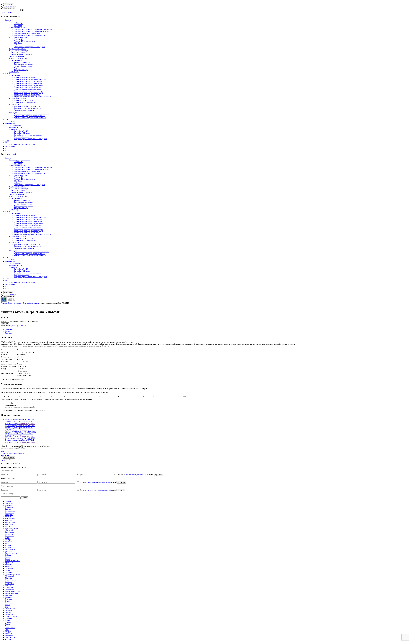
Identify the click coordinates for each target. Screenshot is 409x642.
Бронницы (9, 507)
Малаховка (9, 568)
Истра (7, 538)
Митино (8, 570)
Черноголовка (10, 628)
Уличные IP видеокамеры (23, 66)
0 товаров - (9, 154)
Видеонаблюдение (16, 60)
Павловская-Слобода (12, 591)
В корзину (5, 323)
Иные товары (14, 72)
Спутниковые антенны (17, 49)
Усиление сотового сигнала (24, 110)
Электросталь (10, 637)
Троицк (8, 620)
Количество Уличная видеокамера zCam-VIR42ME (19, 321)
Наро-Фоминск (10, 580)
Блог (7, 148)
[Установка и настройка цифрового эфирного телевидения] (16, 301)
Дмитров (8, 520)
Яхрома (8, 639)
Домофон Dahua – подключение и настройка (30, 118)
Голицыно (9, 515)
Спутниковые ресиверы (18, 37)
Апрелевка (9, 503)
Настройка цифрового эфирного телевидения (30, 139)
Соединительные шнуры (18, 58)
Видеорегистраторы (21, 70)
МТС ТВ (17, 45)
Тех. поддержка (10, 146)
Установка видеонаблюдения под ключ (28, 81)
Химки (7, 624)
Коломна (8, 545)
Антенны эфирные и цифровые (20, 54)
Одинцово (9, 587)
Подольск (8, 595)
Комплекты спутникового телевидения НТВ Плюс (32, 31)
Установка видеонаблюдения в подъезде (28, 93)
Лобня (7, 559)
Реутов (7, 605)
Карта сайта (5, 451)
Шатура (8, 632)
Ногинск (8, 586)
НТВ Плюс (18, 26)
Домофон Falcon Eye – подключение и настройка (31, 114)
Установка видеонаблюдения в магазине (28, 85)
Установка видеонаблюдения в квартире (28, 91)
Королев (8, 547)
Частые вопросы (15, 125)
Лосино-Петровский (12, 561)
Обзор (7, 331)
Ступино (8, 618)
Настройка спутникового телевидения (28, 135)
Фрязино (8, 622)
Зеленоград (9, 534)
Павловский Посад (12, 593)
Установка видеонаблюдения (24, 77)
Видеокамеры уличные (22, 62)
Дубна (7, 526)
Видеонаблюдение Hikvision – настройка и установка (33, 97)
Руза (6, 607)
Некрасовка (9, 584)
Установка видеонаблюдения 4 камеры (28, 83)
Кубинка (8, 555)
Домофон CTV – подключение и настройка (29, 116)
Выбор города (7, 4)
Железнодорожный (12, 528)
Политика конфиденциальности (12, 453)
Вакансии (13, 121)
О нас (7, 120)
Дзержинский (10, 518)
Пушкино (8, 599)
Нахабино (8, 582)
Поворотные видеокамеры (23, 64)
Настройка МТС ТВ (21, 131)
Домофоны (13, 112)
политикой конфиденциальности (137, 475)
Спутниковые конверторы (18, 51)
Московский (9, 576)
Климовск (8, 541)
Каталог (8, 20)
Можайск (8, 572)
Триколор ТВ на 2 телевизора (24, 41)
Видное (8, 509)
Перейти (24, 497)
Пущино (8, 601)
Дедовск (8, 517)
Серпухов (8, 610)
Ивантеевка (9, 536)
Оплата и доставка (16, 127)
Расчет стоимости (9, 6)
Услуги (7, 74)
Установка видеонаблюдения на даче (27, 95)
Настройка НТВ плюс (22, 133)
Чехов (7, 630)
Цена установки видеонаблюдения (22, 144)
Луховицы (9, 563)
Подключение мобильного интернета (27, 108)
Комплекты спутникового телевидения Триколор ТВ (33, 29)
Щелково (8, 633)
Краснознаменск (11, 553)
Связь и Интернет (15, 104)
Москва (8, 501)
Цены (7, 142)
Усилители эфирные (16, 56)
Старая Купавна (11, 616)
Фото (7, 141)
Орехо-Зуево (9, 589)
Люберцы (8, 566)
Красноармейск (10, 549)
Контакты (8, 150)
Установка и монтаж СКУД (23, 100)
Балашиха (8, 505)
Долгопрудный (10, 522)
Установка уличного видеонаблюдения (28, 87)
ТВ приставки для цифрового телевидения (29, 47)
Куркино (8, 557)
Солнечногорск (10, 614)
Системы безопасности (17, 98)
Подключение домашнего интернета (27, 106)
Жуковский (9, 530)
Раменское (9, 603)
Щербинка (9, 635)
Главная (4, 303)
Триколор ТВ (18, 24)
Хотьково (8, 626)
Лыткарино (9, 564)
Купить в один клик (27, 424)
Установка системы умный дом (25, 102)
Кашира (8, 540)
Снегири (8, 612)
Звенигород (9, 532)
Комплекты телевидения (18, 28)
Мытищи (8, 578)
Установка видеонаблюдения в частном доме (30, 79)
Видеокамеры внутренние (23, 68)
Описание (8, 329)
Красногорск (9, 551)
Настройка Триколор (21, 137)
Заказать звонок (9, 8)
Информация (10, 123)
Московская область (12, 574)
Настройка (13, 129)
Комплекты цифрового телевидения (27, 33)
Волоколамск (10, 511)
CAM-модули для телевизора (19, 22)
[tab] (206, 329)
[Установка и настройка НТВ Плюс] (8, 301)
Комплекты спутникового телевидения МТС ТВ (31, 35)
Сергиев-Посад (10, 609)
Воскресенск (9, 513)
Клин (7, 543)
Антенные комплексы (17, 52)
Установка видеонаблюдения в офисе (27, 89)
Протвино (8, 597)
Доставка (8, 333)
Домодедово (9, 524)
